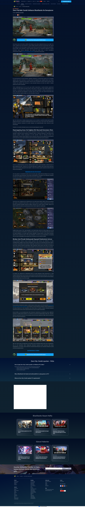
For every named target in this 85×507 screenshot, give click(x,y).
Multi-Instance (32, 484)
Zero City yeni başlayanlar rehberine (28, 51)
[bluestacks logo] (16, 1)
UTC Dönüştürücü (33, 498)
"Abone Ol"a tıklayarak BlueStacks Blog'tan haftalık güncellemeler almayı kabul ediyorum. (57, 470)
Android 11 (15, 484)
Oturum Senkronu (33, 485)
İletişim (46, 483)
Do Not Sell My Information (30, 503)
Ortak (45, 1)
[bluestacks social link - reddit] (62, 486)
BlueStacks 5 (16, 482)
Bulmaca (15, 492)
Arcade (15, 491)
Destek (48, 1)
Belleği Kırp (32, 493)
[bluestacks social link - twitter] (66, 486)
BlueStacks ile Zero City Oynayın (33, 171)
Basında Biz (46, 485)
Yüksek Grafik (32, 496)
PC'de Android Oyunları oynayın (49, 489)
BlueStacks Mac (16, 481)
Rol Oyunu (15, 494)
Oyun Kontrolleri (33, 481)
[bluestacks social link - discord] (60, 486)
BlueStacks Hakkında (48, 481)
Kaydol (67, 468)
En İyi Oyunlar (16, 488)
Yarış (14, 493)
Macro (31, 486)
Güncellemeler (62, 481)
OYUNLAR (28, 1)
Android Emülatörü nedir (48, 490)
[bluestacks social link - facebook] (64, 486)
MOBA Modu (32, 483)
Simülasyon (15, 495)
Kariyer (46, 484)
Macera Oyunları (16, 490)
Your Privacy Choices (43, 506)
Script (31, 494)
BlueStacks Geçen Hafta (45, 3)
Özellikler (23, 1)
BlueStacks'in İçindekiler (36, 3)
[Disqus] (30, 397)
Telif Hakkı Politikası (21, 503)
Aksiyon (15, 489)
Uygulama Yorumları (28, 3)
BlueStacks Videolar (65, 3)
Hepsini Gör (65, 78)
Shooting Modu (33, 482)
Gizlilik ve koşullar (16, 503)
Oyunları (15, 487)
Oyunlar (22, 3)
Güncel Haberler (53, 3)
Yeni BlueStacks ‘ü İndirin (33, 350)
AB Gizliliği (25, 503)
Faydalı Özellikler (33, 497)
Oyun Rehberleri (60, 19)
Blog (33, 1)
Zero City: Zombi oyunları (26, 6)
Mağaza (39, 1)
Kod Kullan (59, 3)
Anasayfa (18, 3)
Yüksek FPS (32, 495)
